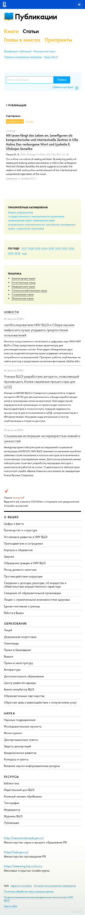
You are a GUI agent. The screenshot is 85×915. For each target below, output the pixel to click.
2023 (51, 248)
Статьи (31, 31)
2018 (17, 253)
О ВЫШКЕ (11, 517)
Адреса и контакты (21, 885)
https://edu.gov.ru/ (16, 852)
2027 (24, 248)
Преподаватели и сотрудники (23, 543)
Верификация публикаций (18, 51)
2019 (11, 253)
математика (53, 224)
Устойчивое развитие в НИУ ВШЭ (25, 537)
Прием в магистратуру (18, 663)
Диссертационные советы (21, 740)
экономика (37, 228)
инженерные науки (44, 220)
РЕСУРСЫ (11, 777)
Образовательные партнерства (24, 696)
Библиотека (11, 783)
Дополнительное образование (24, 676)
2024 (44, 248)
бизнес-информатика (20, 212)
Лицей (8, 630)
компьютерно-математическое (26, 224)
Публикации (36, 16)
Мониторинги (13, 733)
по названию (13, 121)
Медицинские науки (23, 286)
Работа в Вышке (14, 613)
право (11, 228)
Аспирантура (12, 669)
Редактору (76, 911)
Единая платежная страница (22, 606)
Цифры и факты (14, 523)
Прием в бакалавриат (17, 650)
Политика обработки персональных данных (29, 891)
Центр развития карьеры (20, 683)
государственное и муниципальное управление (36, 216)
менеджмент (68, 224)
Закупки (9, 556)
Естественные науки (24, 282)
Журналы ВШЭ (13, 816)
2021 (65, 248)
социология (23, 228)
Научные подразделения (19, 720)
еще (24, 253)
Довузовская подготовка (20, 637)
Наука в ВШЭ (51, 57)
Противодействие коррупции (23, 576)
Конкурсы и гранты (16, 759)
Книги (11, 31)
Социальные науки (23, 294)
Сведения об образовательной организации (32, 593)
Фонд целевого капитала (20, 569)
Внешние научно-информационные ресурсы (32, 766)
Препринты (58, 39)
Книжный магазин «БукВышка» (23, 796)
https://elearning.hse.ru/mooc (23, 866)
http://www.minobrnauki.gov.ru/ (24, 838)
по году (29, 121)
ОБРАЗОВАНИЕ (15, 623)
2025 (38, 248)
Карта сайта (10, 906)
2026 (31, 248)
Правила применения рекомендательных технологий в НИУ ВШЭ (38, 899)
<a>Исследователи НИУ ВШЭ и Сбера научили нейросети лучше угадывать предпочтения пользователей (39, 330)
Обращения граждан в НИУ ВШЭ (25, 563)
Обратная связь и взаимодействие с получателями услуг (40, 702)
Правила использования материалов (23, 57)
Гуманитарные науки (23, 278)
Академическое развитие (20, 753)
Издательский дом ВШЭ (19, 790)
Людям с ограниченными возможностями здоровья (37, 599)
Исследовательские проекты (23, 726)
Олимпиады (11, 643)
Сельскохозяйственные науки (29, 290)
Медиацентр (12, 810)
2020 (72, 248)
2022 (58, 248)
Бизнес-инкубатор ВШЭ (19, 689)
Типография (11, 803)
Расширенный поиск (45, 51)
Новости (11, 312)
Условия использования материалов (55, 885)
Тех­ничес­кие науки (23, 298)
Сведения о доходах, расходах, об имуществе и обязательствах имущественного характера (35, 584)
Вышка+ (9, 656)
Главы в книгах (22, 39)
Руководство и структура (20, 530)
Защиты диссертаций (17, 746)
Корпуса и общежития (18, 550)
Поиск (61, 79)
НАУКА (9, 713)
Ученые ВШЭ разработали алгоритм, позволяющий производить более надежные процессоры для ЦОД (41, 381)
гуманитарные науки (20, 220)
